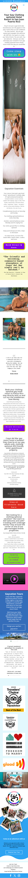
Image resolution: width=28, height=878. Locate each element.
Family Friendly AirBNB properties (14, 558)
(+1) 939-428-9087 (8, 1)
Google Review (14, 373)
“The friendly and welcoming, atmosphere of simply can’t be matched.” (14, 263)
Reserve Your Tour (14, 852)
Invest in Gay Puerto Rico (13, 866)
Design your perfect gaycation (14, 627)
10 (19, 675)
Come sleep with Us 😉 (14, 53)
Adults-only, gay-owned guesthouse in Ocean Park (14, 672)
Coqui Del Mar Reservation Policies (13, 871)
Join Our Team (13, 864)
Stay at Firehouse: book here (14, 504)
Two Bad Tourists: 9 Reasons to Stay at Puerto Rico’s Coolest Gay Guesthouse (14, 274)
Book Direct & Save (14, 246)
